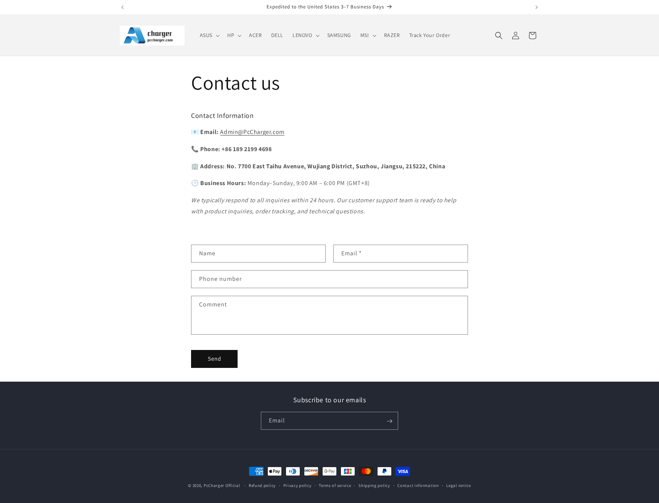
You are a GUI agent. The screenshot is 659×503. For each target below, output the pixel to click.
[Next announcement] (536, 7)
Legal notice (458, 485)
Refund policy (262, 485)
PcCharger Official (222, 485)
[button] (209, 35)
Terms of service (335, 485)
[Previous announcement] (122, 7)
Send (214, 358)
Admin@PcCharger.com (252, 132)
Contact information (418, 485)
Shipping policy (374, 485)
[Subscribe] (389, 421)
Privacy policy (297, 485)
